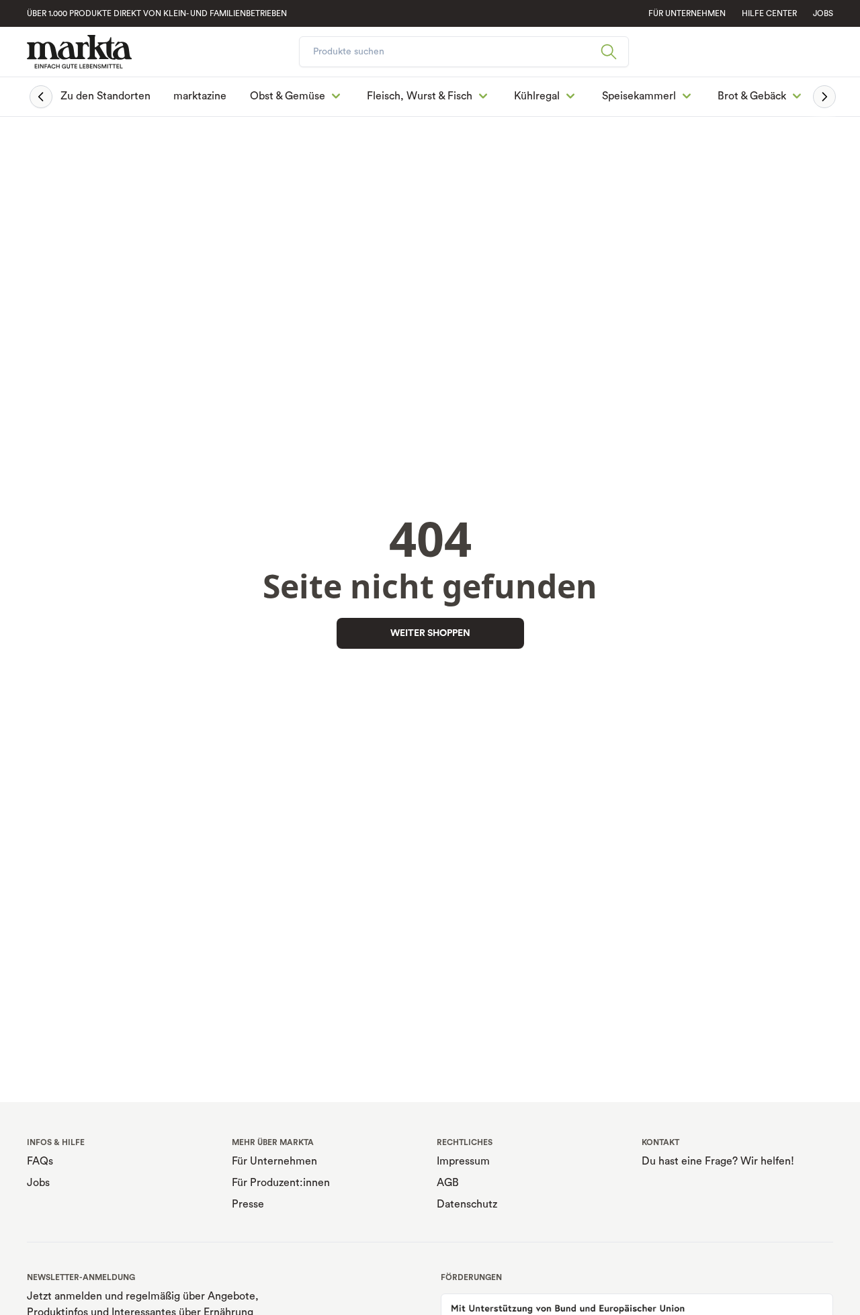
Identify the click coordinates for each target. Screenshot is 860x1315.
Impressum (463, 1161)
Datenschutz (467, 1204)
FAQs (40, 1161)
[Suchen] (614, 51)
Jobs (823, 13)
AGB (448, 1182)
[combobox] (464, 51)
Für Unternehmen (274, 1161)
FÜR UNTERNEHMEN (687, 13)
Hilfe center (769, 13)
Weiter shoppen (430, 633)
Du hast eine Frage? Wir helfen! (718, 1161)
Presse (248, 1204)
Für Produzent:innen (281, 1182)
